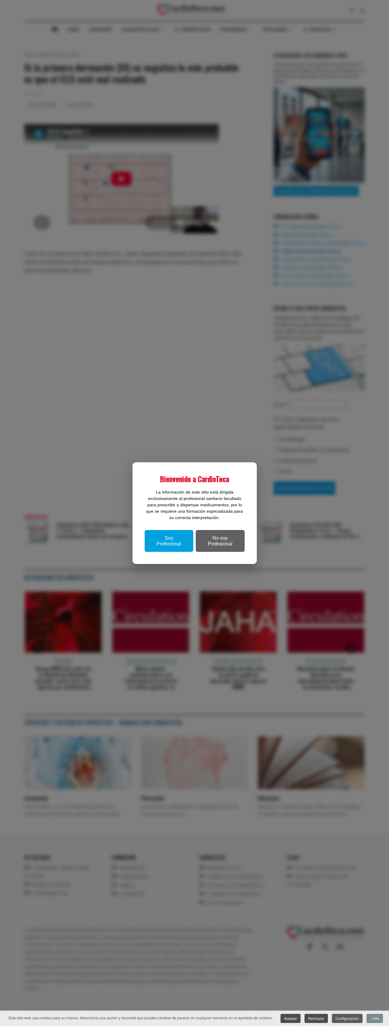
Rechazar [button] (316, 1018)
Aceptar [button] (290, 1018)
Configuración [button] (347, 1018)
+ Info (374, 1018)
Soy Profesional (169, 540)
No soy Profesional (220, 540)
